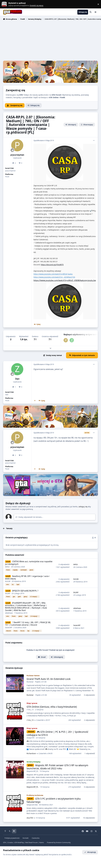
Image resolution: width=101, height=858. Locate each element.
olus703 (30, 818)
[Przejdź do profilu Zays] (72, 340)
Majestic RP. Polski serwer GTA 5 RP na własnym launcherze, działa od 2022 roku (57, 767)
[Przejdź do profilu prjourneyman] (17, 145)
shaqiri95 (30, 738)
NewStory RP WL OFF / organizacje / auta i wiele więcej (27, 577)
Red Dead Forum (31, 842)
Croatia (10, 842)
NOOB (7, 581)
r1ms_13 (30, 709)
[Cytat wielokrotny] (34, 401)
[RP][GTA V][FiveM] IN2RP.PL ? (25, 591)
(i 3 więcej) (35, 631)
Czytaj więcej (5, 4)
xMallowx (9, 613)
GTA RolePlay (19, 842)
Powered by (59, 842)
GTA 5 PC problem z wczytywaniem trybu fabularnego (54, 800)
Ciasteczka (35, 838)
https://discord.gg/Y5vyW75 (52, 264)
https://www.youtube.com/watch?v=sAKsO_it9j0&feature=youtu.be (65, 280)
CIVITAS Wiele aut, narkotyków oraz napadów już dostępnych (28, 562)
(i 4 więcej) (34, 616)
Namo (41, 842)
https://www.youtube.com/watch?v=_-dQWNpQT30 (54, 277)
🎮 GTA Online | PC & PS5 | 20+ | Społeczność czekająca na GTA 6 (57, 733)
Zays (17, 378)
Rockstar (30, 682)
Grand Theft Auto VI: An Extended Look (48, 679)
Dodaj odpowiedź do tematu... (30, 517)
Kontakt (26, 838)
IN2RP (7, 593)
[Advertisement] (50, 40)
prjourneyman (17, 155)
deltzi (7, 567)
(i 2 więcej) (33, 596)
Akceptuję (91, 852)
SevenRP (8, 627)
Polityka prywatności (12, 838)
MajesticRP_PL (32, 771)
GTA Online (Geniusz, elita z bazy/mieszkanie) (52, 706)
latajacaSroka (32, 805)
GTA (4, 842)
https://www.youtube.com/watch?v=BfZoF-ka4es (53, 274)
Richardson (31, 753)
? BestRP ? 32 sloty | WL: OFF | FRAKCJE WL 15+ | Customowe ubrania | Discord (28, 623)
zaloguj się (82, 506)
